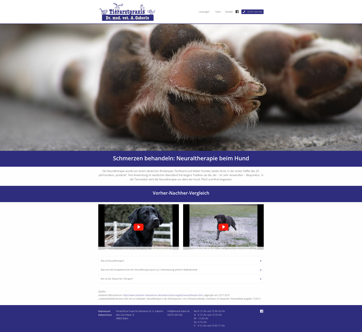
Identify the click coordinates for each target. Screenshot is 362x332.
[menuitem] (204, 11)
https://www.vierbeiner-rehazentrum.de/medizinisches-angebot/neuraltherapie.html (163, 295)
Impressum (104, 311)
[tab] (181, 260)
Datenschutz (105, 314)
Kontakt (229, 11)
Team (218, 11)
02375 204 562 (254, 11)
